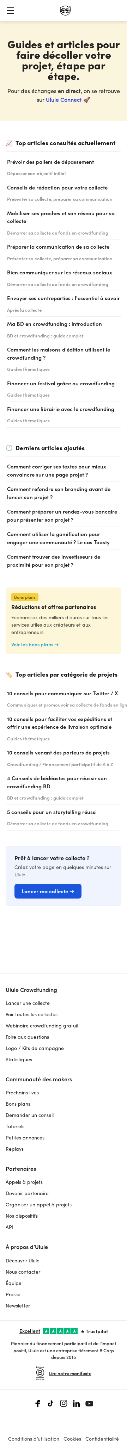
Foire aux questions (27, 1036)
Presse (13, 1294)
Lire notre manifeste (70, 1373)
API (9, 1227)
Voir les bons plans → (35, 644)
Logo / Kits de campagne (35, 1048)
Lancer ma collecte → (48, 891)
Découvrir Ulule (23, 1260)
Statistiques (19, 1059)
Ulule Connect (64, 99)
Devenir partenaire (27, 1193)
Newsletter (18, 1305)
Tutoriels (15, 1126)
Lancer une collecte (28, 1003)
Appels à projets (24, 1182)
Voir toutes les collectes (32, 1014)
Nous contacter (23, 1271)
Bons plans (18, 1103)
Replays (15, 1148)
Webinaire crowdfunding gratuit (42, 1025)
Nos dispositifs (22, 1215)
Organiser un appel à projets (39, 1204)
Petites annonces (25, 1137)
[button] (10, 10)
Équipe (14, 1283)
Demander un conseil (30, 1115)
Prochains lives (22, 1092)
